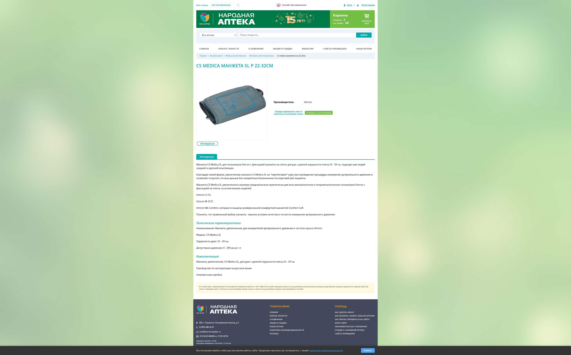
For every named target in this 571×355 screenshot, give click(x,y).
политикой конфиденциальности (326, 350)
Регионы (274, 333)
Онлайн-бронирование (294, 5)
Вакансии (307, 49)
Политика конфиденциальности (287, 330)
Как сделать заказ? (344, 312)
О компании (255, 49)
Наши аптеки (364, 49)
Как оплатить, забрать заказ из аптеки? (355, 316)
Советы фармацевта (334, 49)
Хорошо (368, 350)
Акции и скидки (282, 49)
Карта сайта (341, 323)
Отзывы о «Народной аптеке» (350, 330)
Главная (204, 49)
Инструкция (207, 143)
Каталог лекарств (228, 49)
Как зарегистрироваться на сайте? (352, 319)
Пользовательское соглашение (351, 326)
